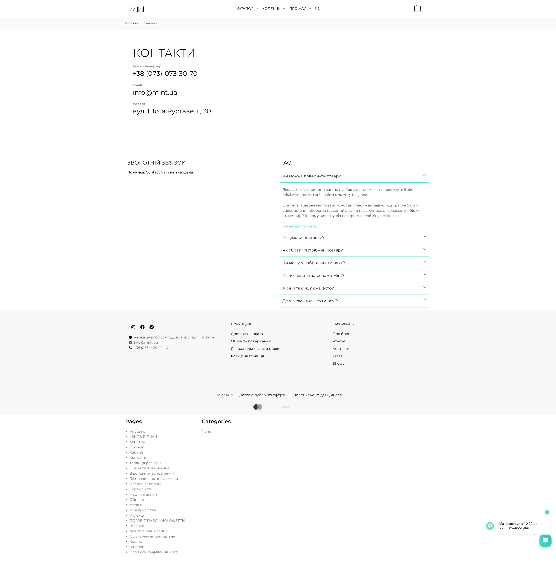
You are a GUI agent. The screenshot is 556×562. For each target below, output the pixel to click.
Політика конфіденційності (154, 552)
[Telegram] (151, 327)
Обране (137, 500)
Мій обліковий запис (148, 531)
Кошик (136, 541)
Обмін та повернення (150, 468)
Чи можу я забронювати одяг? (313, 262)
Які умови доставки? (303, 237)
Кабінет (137, 452)
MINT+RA (137, 442)
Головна (131, 23)
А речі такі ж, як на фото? (308, 288)
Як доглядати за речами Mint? (313, 275)
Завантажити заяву (299, 226)
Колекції (271, 9)
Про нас (297, 9)
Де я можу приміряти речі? (310, 300)
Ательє (136, 505)
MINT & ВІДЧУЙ (143, 437)
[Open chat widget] (545, 540)
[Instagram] (133, 327)
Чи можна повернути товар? (311, 176)
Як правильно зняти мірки (154, 479)
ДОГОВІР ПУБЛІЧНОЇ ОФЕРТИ (157, 521)
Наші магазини (143, 494)
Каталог (244, 9)
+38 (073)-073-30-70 (165, 73)
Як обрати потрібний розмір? (312, 250)
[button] (417, 9)
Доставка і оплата (145, 484)
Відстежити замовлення (152, 473)
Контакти (138, 458)
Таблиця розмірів (146, 463)
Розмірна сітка (143, 510)
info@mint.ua (155, 92)
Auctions (137, 431)
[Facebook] (142, 327)
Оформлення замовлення (154, 536)
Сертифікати (141, 489)
